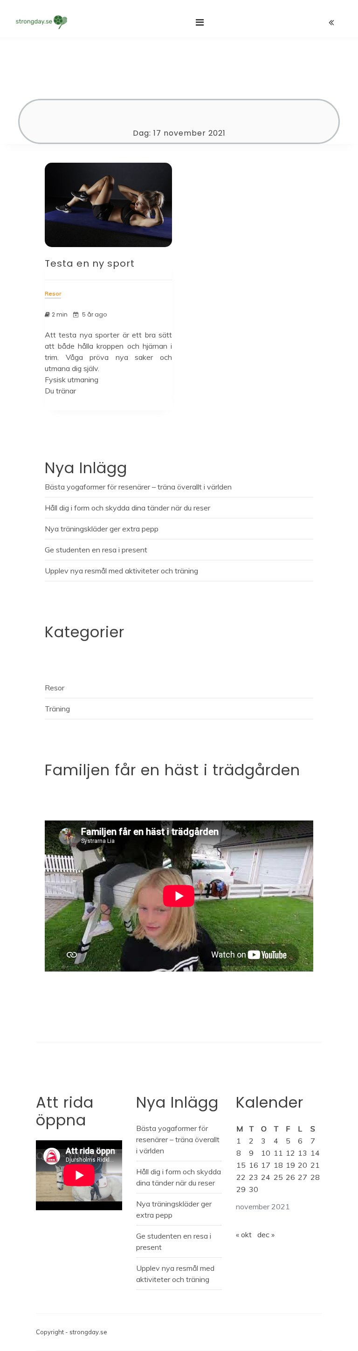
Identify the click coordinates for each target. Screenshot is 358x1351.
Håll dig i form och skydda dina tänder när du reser (127, 507)
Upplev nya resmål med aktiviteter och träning (121, 570)
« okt (244, 1234)
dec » (266, 1234)
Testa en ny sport (90, 263)
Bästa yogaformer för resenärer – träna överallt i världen (138, 486)
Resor (54, 687)
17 (265, 1165)
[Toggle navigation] (200, 22)
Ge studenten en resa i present (96, 549)
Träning (57, 708)
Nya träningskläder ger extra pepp (101, 528)
